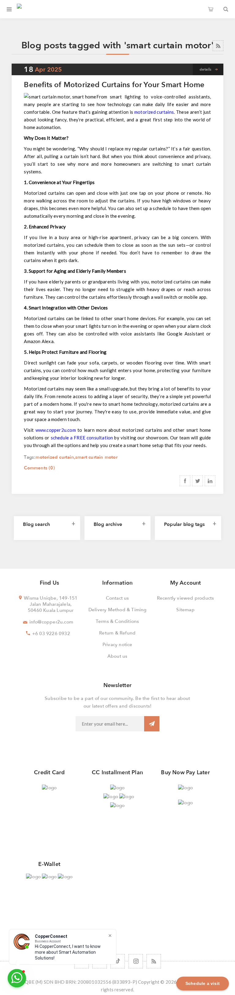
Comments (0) (39, 468)
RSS (218, 45)
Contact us (117, 598)
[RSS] (154, 961)
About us (117, 656)
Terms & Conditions (117, 621)
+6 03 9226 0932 (51, 634)
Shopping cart (210, 9)
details (205, 69)
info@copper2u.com (51, 622)
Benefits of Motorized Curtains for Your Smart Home (114, 85)
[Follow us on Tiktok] (117, 961)
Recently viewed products (185, 598)
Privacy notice (117, 645)
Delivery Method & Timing (117, 610)
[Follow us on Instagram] (136, 961)
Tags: (29, 457)
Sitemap (185, 610)
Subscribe (151, 723)
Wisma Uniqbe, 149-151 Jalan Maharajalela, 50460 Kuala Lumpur (50, 604)
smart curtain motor (96, 457)
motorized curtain (54, 457)
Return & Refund (117, 633)
